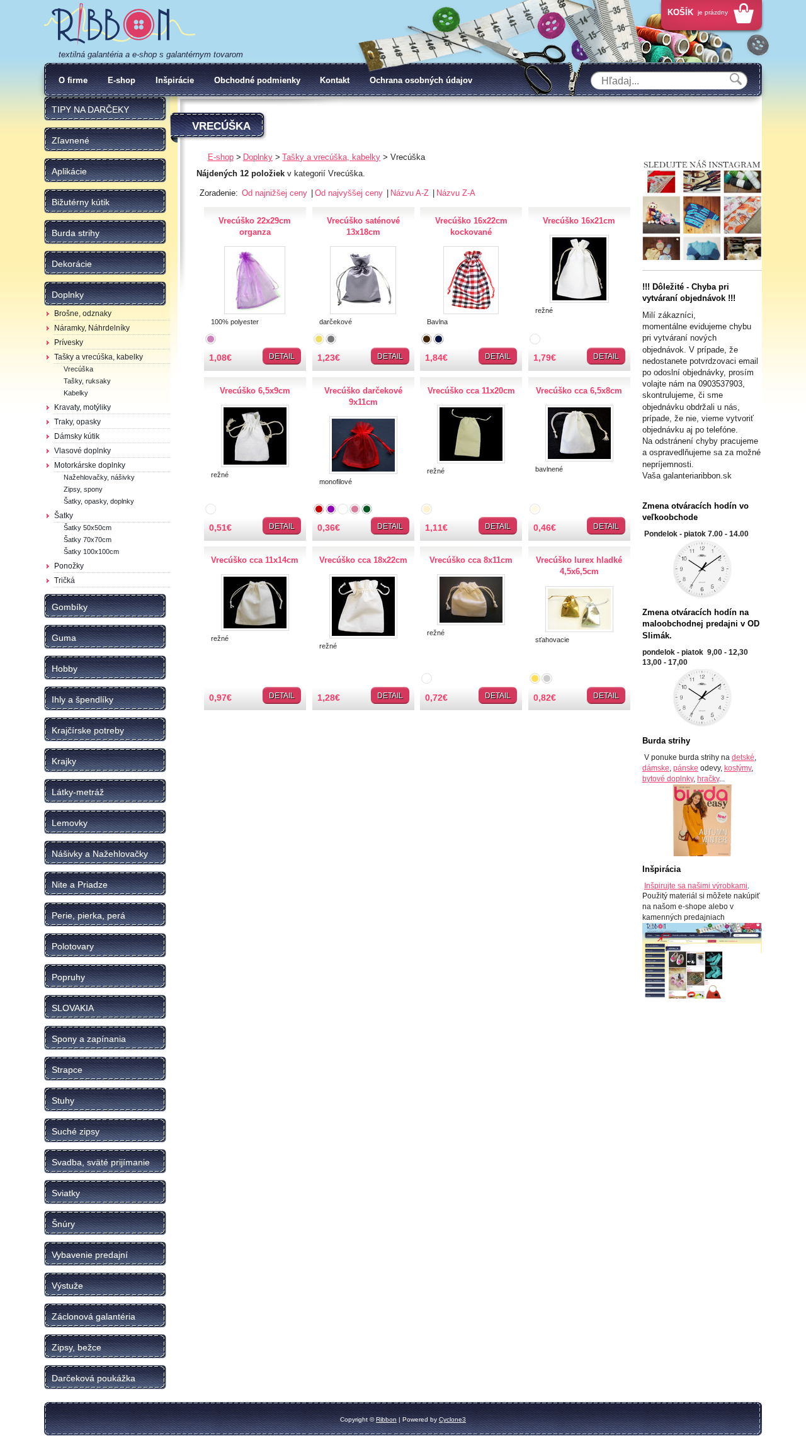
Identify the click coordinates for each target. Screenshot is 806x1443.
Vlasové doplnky (82, 450)
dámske (655, 768)
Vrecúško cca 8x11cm (471, 560)
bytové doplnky (667, 778)
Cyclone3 (452, 1419)
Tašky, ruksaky (87, 381)
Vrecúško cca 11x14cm (254, 560)
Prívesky (68, 342)
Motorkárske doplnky (89, 465)
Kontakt (334, 80)
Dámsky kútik (76, 436)
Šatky (63, 515)
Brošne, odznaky (82, 313)
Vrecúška (78, 369)
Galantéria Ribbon (119, 24)
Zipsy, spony (83, 489)
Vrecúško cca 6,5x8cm (579, 390)
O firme (73, 80)
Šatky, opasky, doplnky (99, 501)
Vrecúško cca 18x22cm (363, 560)
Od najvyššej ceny (350, 193)
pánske (685, 768)
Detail (282, 356)
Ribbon (386, 1419)
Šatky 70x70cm (87, 539)
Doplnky (258, 157)
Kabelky (76, 393)
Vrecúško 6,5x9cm (255, 390)
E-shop (121, 80)
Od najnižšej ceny (276, 193)
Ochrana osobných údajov (421, 80)
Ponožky (69, 566)
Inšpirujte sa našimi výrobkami (695, 885)
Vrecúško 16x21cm (579, 220)
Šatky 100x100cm (91, 551)
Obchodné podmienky (257, 80)
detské (743, 757)
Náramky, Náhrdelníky (92, 328)
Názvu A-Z (410, 193)
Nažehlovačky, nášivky (99, 477)
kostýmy (737, 768)
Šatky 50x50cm (87, 527)
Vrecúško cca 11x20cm (471, 390)
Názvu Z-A (455, 193)
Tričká (64, 580)
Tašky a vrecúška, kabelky (98, 357)
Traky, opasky (77, 421)
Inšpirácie (175, 80)
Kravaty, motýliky (82, 407)
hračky (708, 778)
